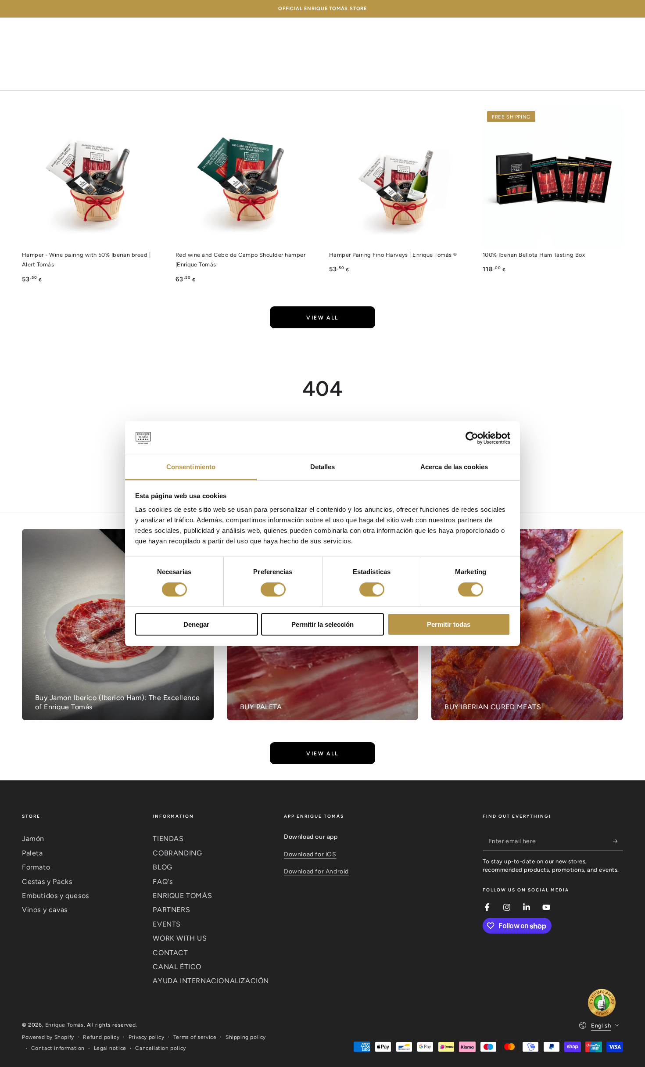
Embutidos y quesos (55, 895)
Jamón (33, 838)
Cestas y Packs (47, 881)
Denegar (196, 624)
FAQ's (162, 881)
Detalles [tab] (322, 467)
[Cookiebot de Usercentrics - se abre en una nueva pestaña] (472, 438)
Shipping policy (246, 1037)
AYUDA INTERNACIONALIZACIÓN (211, 981)
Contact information (58, 1048)
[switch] (273, 589)
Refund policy (101, 1037)
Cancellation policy (160, 1048)
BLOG (162, 867)
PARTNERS (171, 909)
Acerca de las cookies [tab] (454, 467)
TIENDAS (168, 838)
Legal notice (110, 1048)
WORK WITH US (180, 938)
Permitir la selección (322, 624)
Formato (36, 867)
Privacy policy (146, 1037)
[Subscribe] (618, 841)
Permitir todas (448, 624)
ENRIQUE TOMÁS (182, 895)
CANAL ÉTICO (177, 967)
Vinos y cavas (45, 909)
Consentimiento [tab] (190, 467)
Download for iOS (310, 854)
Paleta (32, 853)
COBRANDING (177, 853)
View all (322, 318)
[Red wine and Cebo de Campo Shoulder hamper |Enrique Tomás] (246, 177)
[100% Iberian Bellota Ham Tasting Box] (553, 177)
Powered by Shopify (48, 1037)
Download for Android (316, 871)
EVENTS (167, 924)
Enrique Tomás (64, 1025)
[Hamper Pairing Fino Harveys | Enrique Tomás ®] (399, 177)
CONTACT (170, 952)
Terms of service (195, 1037)
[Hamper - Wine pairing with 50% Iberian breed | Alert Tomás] (92, 177)
